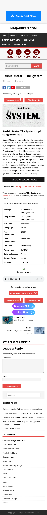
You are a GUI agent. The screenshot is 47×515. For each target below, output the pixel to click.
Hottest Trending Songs (12, 465)
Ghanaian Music (9, 457)
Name (5, 376)
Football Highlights (10, 453)
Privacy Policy (20, 45)
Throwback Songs (10, 498)
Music (12, 35)
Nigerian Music (9, 490)
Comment (7, 357)
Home (4, 35)
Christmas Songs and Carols (14, 440)
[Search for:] (23, 395)
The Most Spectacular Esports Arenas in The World (23, 417)
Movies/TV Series (10, 478)
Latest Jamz (21, 81)
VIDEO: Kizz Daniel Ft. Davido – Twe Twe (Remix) (22, 413)
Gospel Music (8, 461)
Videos (23, 35)
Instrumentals (8, 469)
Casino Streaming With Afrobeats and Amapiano (22, 409)
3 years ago (9, 81)
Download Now (25, 16)
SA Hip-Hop (7, 494)
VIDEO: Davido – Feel (11, 428)
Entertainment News (11, 40)
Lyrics (34, 35)
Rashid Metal (8, 195)
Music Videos (8, 486)
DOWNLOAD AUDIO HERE (21, 293)
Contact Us (29, 40)
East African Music (10, 444)
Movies (36, 57)
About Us (6, 45)
